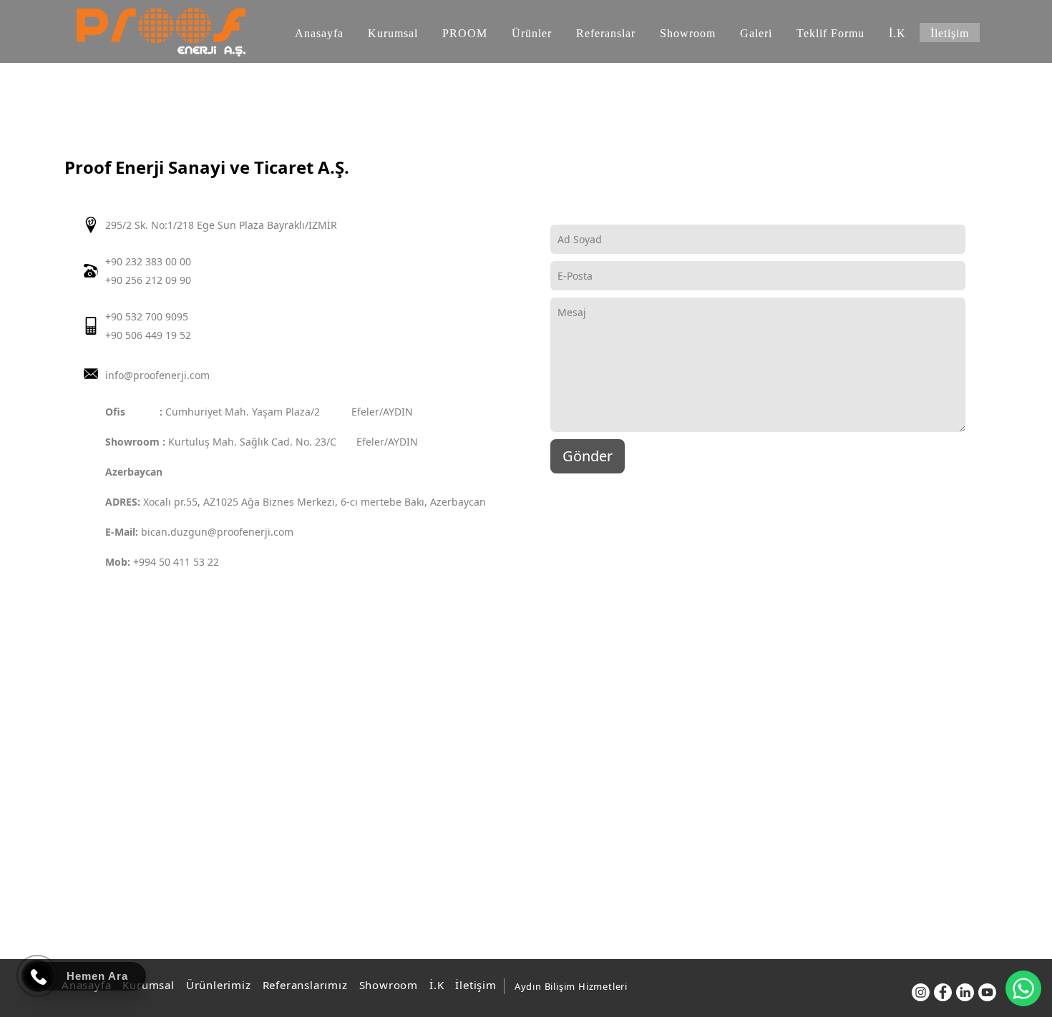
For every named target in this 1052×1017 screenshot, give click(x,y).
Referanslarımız (305, 985)
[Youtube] (987, 992)
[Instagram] (921, 992)
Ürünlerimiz (218, 985)
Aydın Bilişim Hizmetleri (571, 986)
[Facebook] (943, 992)
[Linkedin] (965, 992)
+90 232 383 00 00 (148, 261)
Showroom (388, 985)
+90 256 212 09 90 (148, 280)
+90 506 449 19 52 (148, 335)
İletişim (475, 985)
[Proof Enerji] (161, 32)
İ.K (436, 985)
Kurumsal (148, 985)
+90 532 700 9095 (146, 316)
